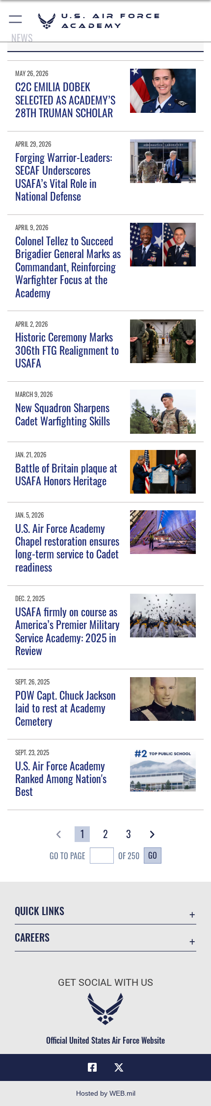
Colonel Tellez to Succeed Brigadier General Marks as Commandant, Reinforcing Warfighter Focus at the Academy (68, 266)
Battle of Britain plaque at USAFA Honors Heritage (66, 474)
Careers (32, 937)
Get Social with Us (105, 982)
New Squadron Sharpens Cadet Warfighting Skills (62, 413)
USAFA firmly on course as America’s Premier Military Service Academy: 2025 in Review (67, 631)
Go (152, 855)
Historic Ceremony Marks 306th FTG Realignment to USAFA (67, 349)
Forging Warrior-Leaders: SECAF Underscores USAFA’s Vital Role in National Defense (63, 176)
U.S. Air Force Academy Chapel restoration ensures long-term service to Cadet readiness (67, 547)
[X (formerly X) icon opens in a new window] (118, 1067)
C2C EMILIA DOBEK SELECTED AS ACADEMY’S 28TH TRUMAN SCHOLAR (65, 99)
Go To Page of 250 (94, 856)
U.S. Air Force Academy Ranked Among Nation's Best (60, 778)
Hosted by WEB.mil (105, 1093)
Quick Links (39, 911)
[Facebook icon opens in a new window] (92, 1067)
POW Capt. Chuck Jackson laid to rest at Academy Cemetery (65, 708)
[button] (16, 21)
